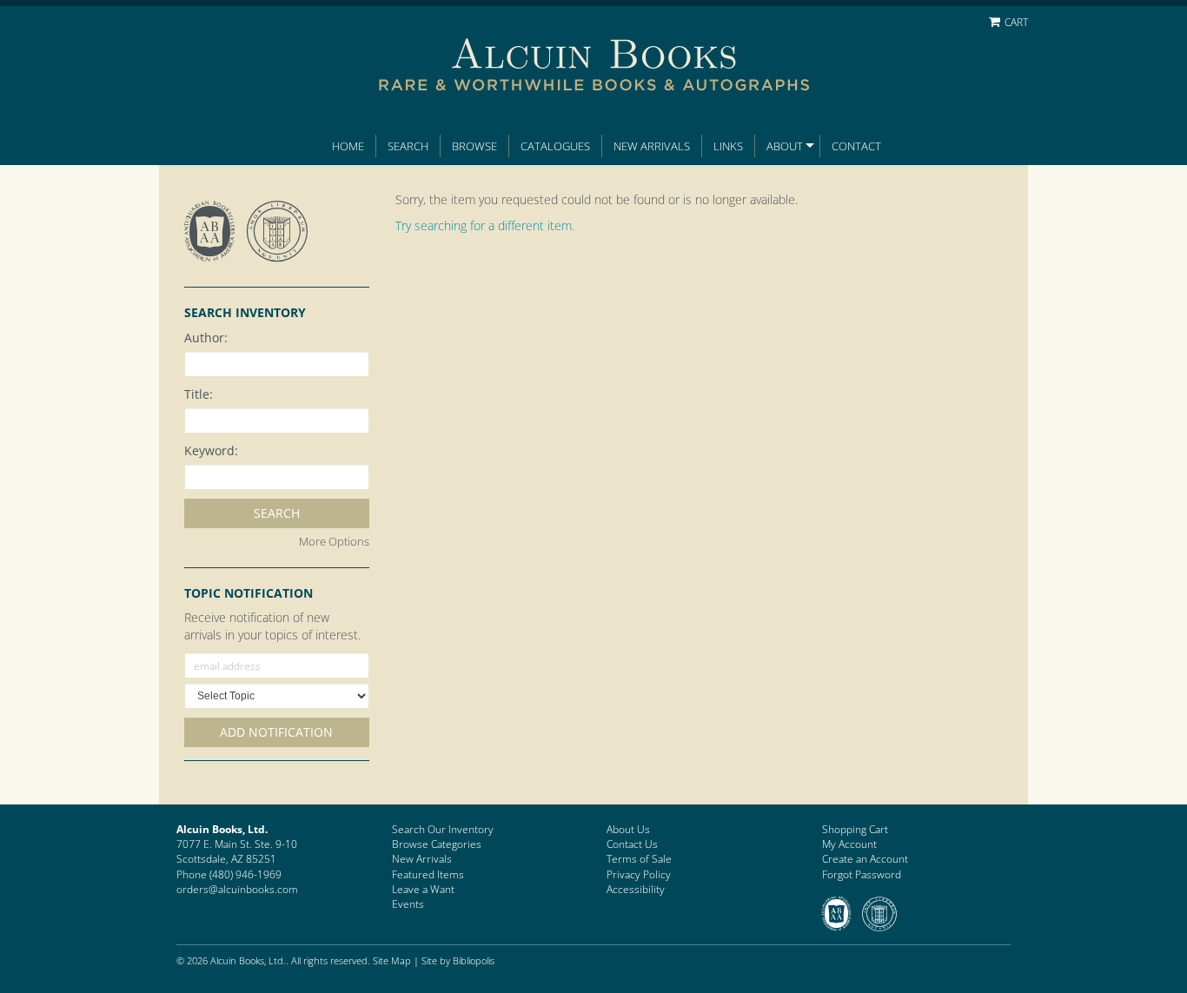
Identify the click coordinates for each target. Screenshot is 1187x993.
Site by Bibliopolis (457, 960)
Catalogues (555, 146)
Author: (206, 337)
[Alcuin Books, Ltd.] (593, 53)
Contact (856, 146)
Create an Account (865, 858)
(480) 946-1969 (245, 874)
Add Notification (276, 732)
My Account (849, 844)
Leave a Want (423, 889)
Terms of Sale (639, 858)
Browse (474, 146)
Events (408, 904)
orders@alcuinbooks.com (237, 889)
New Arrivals (651, 146)
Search (408, 146)
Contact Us (632, 844)
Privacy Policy (639, 874)
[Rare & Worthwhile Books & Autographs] (593, 84)
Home (348, 146)
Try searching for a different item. (484, 225)
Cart (1015, 22)
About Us (628, 829)
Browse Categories (436, 844)
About (784, 146)
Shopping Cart (855, 829)
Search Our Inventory (443, 829)
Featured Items (428, 874)
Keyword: (211, 450)
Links (728, 146)
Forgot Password (861, 874)
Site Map (392, 960)
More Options (334, 541)
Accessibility (636, 889)
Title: (198, 394)
